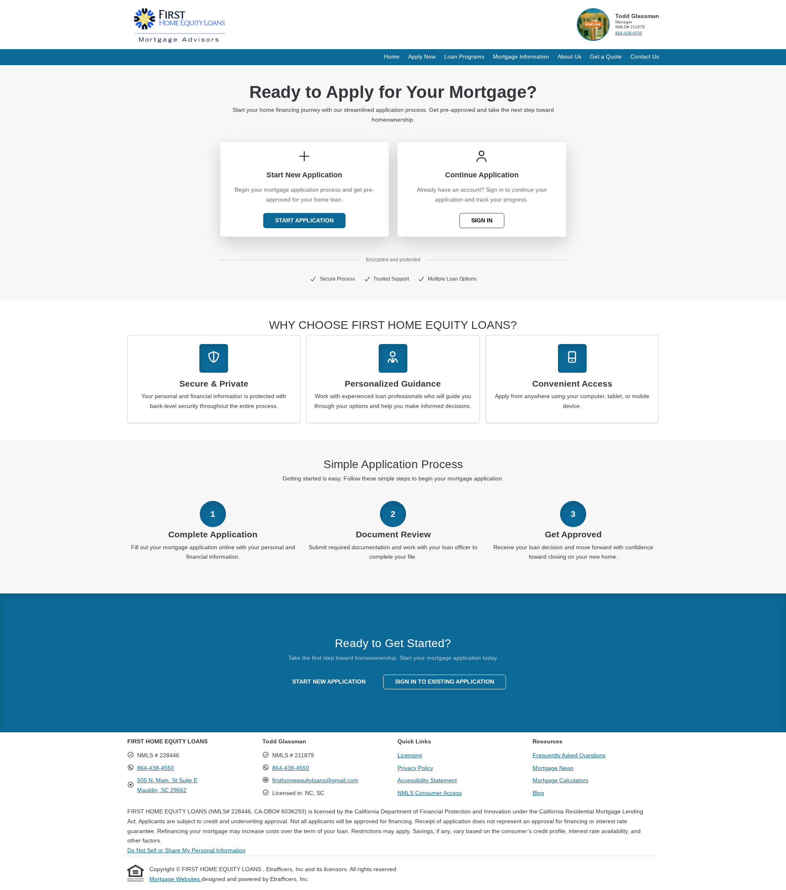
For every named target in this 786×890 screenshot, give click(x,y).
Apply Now (422, 56)
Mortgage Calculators (560, 780)
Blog (538, 793)
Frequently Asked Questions (569, 755)
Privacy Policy (415, 768)
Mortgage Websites (175, 879)
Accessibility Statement (427, 780)
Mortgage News (553, 768)
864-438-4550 (628, 33)
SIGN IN (481, 220)
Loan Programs (464, 56)
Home (392, 56)
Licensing (410, 755)
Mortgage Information (521, 56)
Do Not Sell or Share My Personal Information (186, 850)
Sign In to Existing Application (444, 681)
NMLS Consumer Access (430, 793)
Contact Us (644, 56)
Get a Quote (606, 56)
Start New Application (329, 681)
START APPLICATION (304, 220)
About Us (569, 56)
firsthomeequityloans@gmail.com (315, 780)
